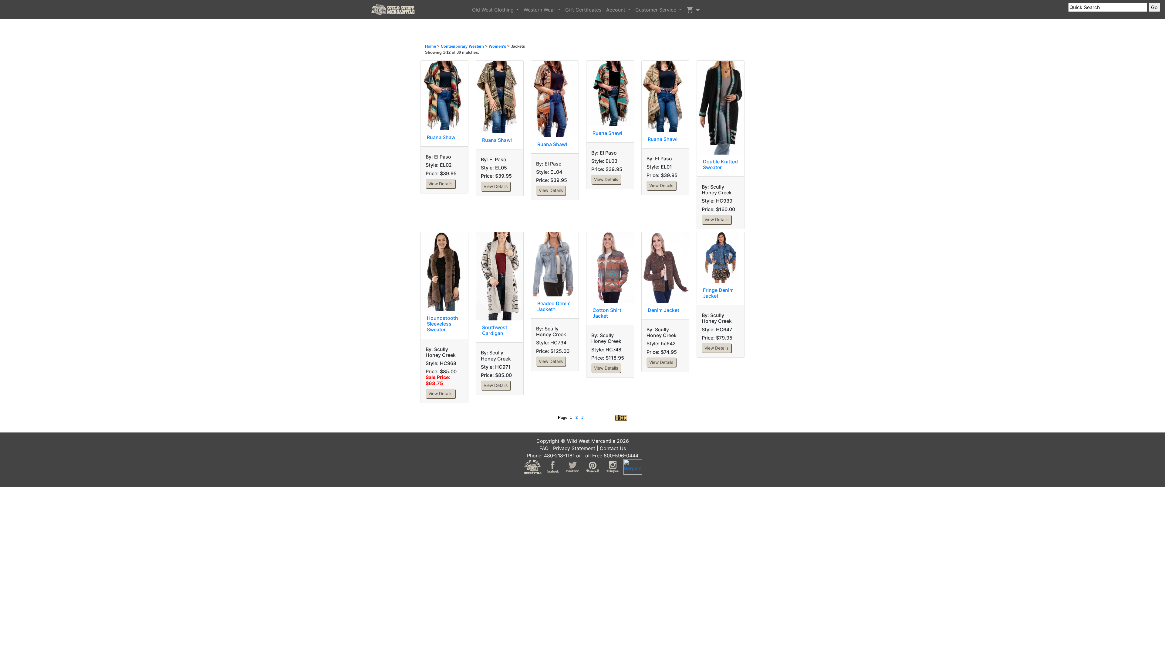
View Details (440, 183)
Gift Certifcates (583, 10)
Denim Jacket (663, 310)
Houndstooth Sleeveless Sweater (442, 324)
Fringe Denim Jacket (718, 293)
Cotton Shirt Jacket (607, 313)
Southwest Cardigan (494, 330)
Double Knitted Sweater (720, 164)
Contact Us (613, 448)
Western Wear (540, 10)
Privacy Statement (574, 448)
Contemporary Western (463, 46)
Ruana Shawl (442, 137)
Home (430, 46)
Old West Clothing (493, 10)
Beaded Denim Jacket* (554, 306)
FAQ (544, 448)
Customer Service (656, 10)
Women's (497, 46)
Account (616, 10)
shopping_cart (690, 9)
